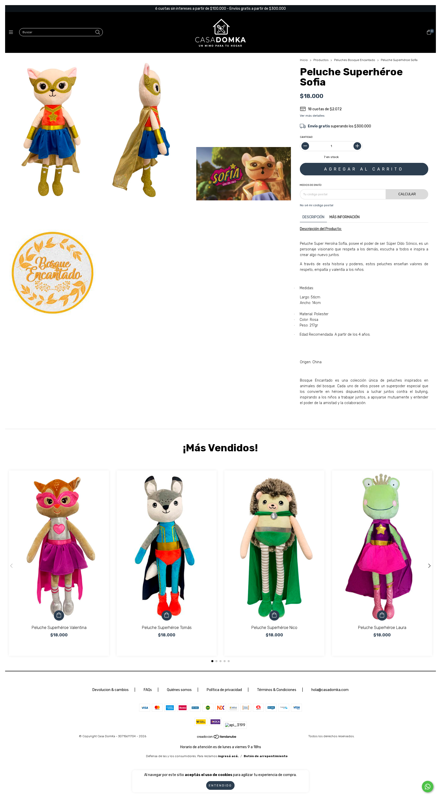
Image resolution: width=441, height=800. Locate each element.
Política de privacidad (225, 690)
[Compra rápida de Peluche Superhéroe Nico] (274, 615)
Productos (320, 60)
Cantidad (306, 137)
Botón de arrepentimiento (266, 756)
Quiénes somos (179, 690)
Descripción (313, 217)
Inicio (304, 60)
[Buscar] (98, 32)
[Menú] (12, 32)
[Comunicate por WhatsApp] (427, 786)
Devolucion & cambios (110, 690)
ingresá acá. (228, 756)
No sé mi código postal (316, 205)
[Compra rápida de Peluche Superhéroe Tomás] (167, 615)
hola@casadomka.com (330, 690)
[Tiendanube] (217, 738)
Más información (344, 217)
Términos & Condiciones (276, 690)
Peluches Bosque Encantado (354, 60)
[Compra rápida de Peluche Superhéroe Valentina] (59, 615)
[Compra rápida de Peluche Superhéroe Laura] (382, 615)
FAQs (148, 690)
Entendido (220, 785)
